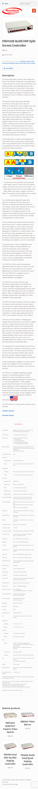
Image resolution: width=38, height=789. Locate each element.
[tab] (10, 68)
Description (9, 68)
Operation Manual (8, 415)
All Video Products (25, 61)
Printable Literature (8, 411)
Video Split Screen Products (27, 63)
